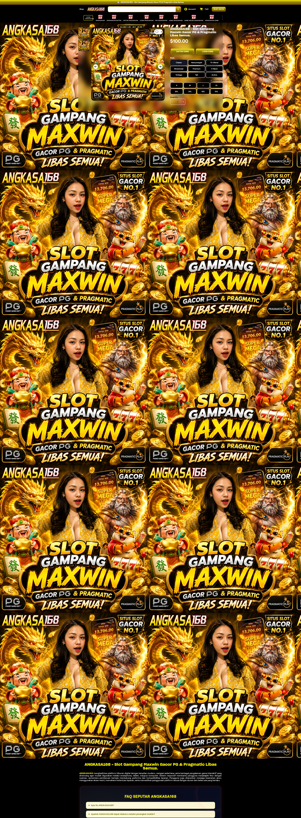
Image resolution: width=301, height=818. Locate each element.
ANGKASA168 (86, 773)
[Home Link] (96, 9)
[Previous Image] (95, 66)
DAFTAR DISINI (182, 51)
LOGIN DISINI (207, 51)
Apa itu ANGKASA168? (102, 805)
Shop (81, 9)
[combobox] (142, 9)
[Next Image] (160, 66)
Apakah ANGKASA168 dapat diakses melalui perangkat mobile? (123, 814)
